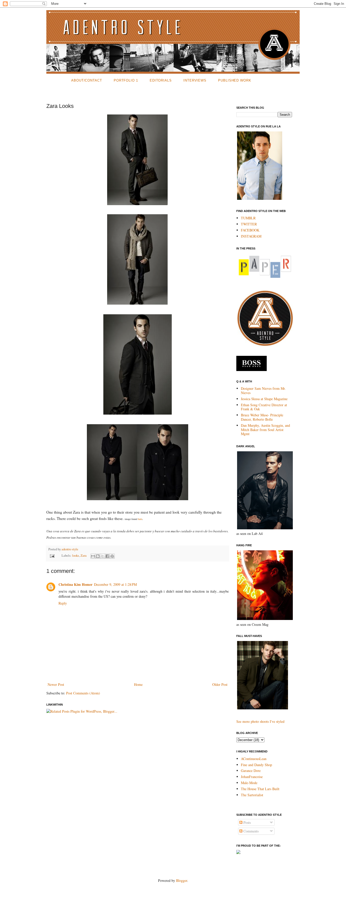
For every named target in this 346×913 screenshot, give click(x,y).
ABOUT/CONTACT (86, 80)
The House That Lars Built (260, 788)
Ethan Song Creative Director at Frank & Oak (264, 407)
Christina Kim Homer (75, 584)
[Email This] (92, 556)
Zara (84, 555)
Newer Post (56, 684)
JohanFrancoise (252, 776)
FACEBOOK (250, 230)
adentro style (70, 549)
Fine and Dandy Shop (256, 764)
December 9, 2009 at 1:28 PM (115, 584)
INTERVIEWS (194, 80)
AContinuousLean (253, 758)
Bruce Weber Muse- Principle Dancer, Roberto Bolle (262, 417)
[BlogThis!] (97, 556)
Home (138, 684)
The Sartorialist (252, 794)
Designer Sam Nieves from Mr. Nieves (263, 390)
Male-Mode (249, 782)
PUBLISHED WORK (234, 80)
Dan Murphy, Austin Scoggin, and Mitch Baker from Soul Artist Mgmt (265, 429)
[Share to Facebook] (107, 556)
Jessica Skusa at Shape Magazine (264, 398)
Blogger (181, 880)
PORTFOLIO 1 (126, 80)
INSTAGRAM (251, 236)
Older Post (219, 684)
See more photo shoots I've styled (260, 721)
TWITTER (249, 224)
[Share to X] (102, 556)
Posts (246, 822)
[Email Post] (51, 555)
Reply (63, 603)
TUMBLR (248, 218)
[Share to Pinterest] (112, 556)
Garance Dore (251, 770)
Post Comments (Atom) (83, 693)
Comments (250, 831)
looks (75, 555)
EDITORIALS (161, 80)
